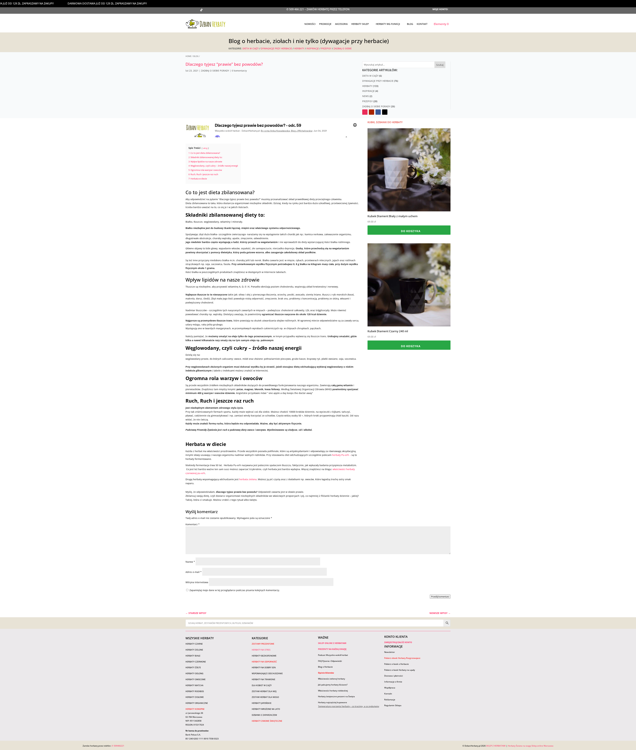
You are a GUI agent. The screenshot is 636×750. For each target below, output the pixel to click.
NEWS (365, 96)
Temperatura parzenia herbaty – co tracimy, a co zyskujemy (348, 706)
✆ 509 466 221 (295, 9)
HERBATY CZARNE (194, 643)
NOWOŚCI (310, 23)
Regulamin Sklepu (392, 705)
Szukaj (440, 64)
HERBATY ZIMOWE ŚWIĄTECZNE (267, 721)
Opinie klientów (326, 672)
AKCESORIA (341, 23)
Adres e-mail (194, 572)
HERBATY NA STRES (261, 649)
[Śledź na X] (208, 10)
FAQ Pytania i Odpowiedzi (330, 661)
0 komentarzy (239, 70)
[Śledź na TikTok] (201, 10)
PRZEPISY (326, 48)
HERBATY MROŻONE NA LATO (266, 709)
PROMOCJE (325, 23)
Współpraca (389, 687)
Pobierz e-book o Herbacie (396, 664)
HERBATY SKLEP (360, 23)
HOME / (189, 56)
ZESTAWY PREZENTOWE (263, 643)
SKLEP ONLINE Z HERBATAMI (332, 643)
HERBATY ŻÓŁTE (193, 667)
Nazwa (190, 561)
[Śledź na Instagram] (194, 10)
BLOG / (196, 56)
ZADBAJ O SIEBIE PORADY (215, 70)
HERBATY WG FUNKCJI (388, 23)
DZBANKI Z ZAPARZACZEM (264, 715)
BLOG (410, 23)
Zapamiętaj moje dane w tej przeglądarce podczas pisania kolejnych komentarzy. (234, 590)
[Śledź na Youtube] (188, 10)
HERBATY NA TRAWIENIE (263, 679)
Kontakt (388, 693)
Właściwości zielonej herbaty (331, 678)
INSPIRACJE (312, 48)
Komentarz (193, 524)
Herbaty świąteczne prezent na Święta (336, 696)
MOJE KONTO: (440, 9)
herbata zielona (248, 479)
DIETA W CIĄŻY (250, 48)
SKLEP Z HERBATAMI (496, 745)
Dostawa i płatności (393, 675)
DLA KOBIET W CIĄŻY (262, 685)
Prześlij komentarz (440, 596)
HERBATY (299, 48)
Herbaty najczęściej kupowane (332, 702)
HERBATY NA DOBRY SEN (264, 667)
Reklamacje (389, 699)
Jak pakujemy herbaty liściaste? (332, 684)
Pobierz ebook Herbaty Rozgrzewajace (402, 658)
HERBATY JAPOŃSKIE (261, 703)
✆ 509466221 (118, 745)
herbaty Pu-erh (340, 455)
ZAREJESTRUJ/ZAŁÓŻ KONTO (398, 642)
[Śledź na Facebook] (214, 10)
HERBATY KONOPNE (195, 709)
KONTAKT (422, 23)
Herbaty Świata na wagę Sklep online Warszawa (530, 745)
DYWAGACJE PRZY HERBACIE (276, 48)
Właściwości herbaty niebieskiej (333, 690)
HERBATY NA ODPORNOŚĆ (264, 661)
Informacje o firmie (393, 681)
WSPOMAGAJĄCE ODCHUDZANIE (267, 673)
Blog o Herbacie (325, 666)
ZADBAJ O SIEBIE (343, 48)
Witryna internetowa (197, 582)
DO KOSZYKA (411, 231)
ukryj (205, 148)
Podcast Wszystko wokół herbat (333, 655)
